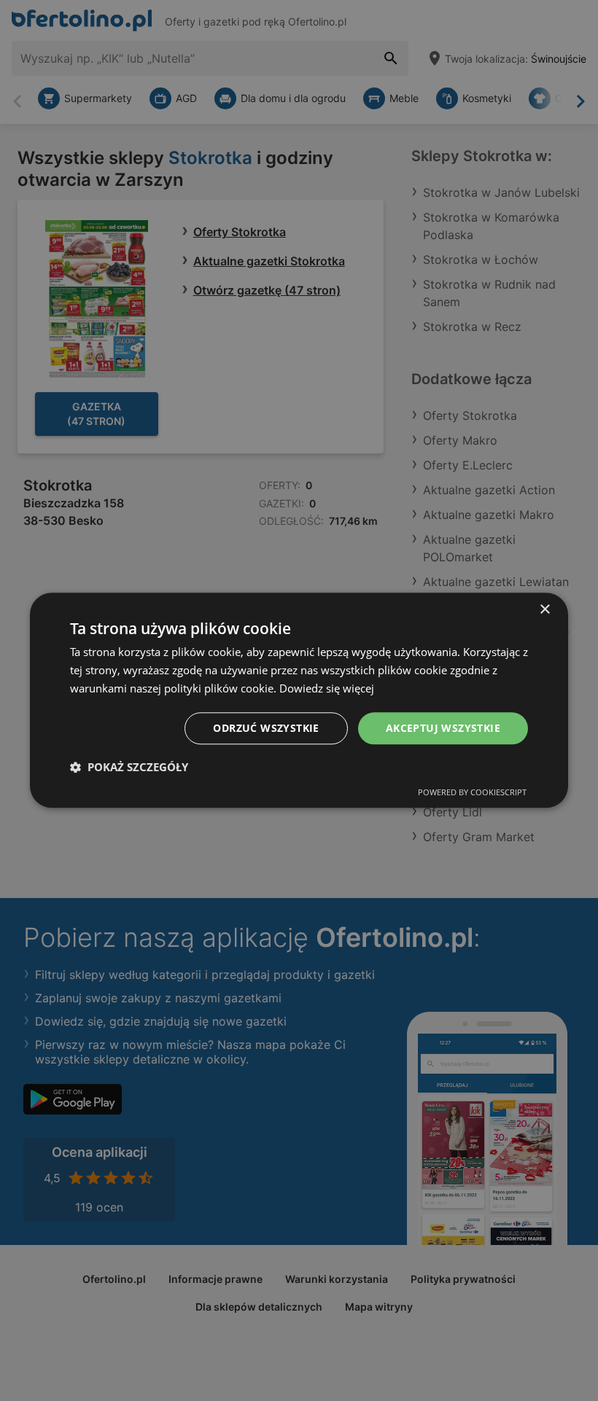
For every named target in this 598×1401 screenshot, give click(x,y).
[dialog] (299, 700)
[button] (129, 768)
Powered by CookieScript (472, 792)
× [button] (544, 609)
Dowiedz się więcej (326, 688)
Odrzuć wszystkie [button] (266, 728)
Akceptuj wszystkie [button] (443, 728)
